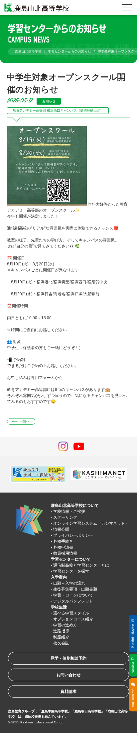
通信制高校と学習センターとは (81, 565)
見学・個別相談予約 (68, 658)
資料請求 (68, 691)
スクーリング (65, 517)
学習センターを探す (71, 571)
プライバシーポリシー (73, 535)
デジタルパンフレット (73, 601)
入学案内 (59, 577)
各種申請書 (63, 547)
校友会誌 (61, 643)
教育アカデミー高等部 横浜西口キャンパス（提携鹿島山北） (58, 110)
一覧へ (25, 421)
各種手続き (63, 541)
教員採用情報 (65, 553)
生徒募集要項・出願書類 (75, 589)
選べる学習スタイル (71, 613)
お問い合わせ (68, 675)
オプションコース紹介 (73, 619)
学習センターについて (71, 559)
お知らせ (49, 101)
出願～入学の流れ (69, 583)
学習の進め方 (65, 625)
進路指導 (61, 631)
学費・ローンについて (73, 595)
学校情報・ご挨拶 (69, 511)
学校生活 (59, 607)
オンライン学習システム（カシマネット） (91, 523)
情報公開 (61, 529)
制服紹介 (61, 637)
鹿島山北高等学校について (75, 505)
